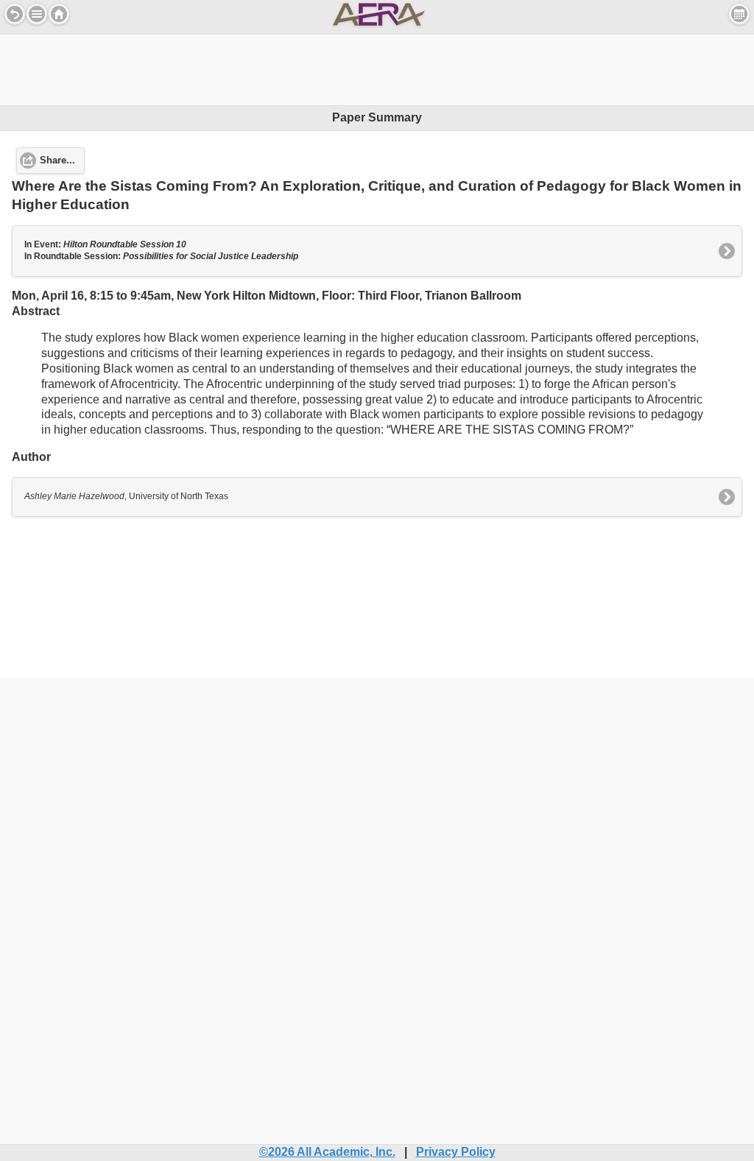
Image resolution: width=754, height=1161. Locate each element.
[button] (37, 14)
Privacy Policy (456, 1152)
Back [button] (15, 14)
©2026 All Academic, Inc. (327, 1152)
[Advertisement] (377, 68)
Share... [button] (57, 160)
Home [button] (59, 14)
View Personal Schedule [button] (739, 14)
